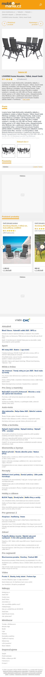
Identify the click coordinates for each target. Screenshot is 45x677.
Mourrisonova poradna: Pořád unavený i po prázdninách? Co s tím (21, 560)
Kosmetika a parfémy (8, 636)
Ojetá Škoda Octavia (8, 614)
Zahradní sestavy (21, 14)
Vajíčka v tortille (6, 399)
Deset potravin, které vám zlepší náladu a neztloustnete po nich (20, 545)
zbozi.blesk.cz (6, 602)
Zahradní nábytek (7, 14)
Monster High (6, 626)
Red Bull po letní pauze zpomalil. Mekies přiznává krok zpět (19, 421)
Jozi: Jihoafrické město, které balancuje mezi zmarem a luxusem (21, 500)
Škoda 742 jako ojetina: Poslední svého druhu (15, 416)
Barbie (4, 629)
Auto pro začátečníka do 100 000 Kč (12, 609)
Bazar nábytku (6, 645)
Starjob (4, 653)
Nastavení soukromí (21, 674)
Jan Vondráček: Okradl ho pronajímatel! (13, 584)
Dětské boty (5, 641)
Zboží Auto (5, 611)
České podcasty (7, 656)
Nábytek (20, 12)
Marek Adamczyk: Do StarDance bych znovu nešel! (17, 582)
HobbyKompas (6, 606)
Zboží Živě (5, 594)
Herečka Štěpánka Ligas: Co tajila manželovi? (15, 579)
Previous (3, 247)
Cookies (11, 674)
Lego (3, 631)
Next (42, 247)
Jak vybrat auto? (7, 616)
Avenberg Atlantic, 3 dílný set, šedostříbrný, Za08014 (15, 227)
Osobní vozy (5, 597)
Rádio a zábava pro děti (9, 658)
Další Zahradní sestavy (10, 223)
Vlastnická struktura (34, 674)
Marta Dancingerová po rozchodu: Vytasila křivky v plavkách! (20, 384)
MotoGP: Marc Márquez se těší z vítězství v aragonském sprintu (21, 418)
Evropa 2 (4, 663)
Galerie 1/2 (22, 72)
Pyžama (4, 633)
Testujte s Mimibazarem (9, 624)
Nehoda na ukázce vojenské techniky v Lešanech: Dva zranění (20, 333)
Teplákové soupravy (8, 638)
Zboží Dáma (5, 599)
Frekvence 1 (5, 661)
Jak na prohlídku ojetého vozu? (11, 604)
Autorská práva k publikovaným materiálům (15, 671)
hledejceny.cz (6, 592)
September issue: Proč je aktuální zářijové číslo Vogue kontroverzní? (22, 524)
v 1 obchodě (7, 270)
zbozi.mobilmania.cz (8, 12)
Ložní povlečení (6, 643)
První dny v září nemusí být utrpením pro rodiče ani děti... (18, 397)
